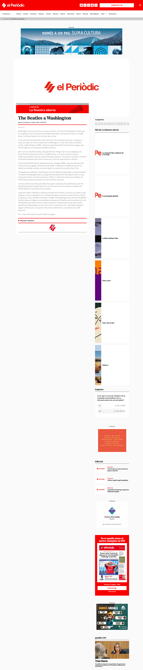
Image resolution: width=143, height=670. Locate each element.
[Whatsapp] (96, 5)
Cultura (48, 14)
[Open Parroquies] (10, 14)
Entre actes (106, 280)
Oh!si (102, 14)
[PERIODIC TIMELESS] (112, 527)
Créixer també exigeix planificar (118, 480)
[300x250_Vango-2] (112, 629)
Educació (55, 14)
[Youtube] (92, 5)
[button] (140, 5)
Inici (4, 19)
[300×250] (112, 453)
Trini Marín (101, 661)
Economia (33, 14)
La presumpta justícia (110, 196)
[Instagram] (88, 5)
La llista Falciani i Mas (110, 238)
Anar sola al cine (108, 323)
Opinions (31, 221)
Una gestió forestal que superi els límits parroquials (118, 491)
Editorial (85, 14)
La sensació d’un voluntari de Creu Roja (113, 154)
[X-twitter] (85, 5)
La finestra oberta (42, 110)
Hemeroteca (112, 14)
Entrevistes (70, 14)
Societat (25, 14)
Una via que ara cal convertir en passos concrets (118, 470)
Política (18, 14)
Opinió (78, 14)
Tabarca (105, 365)
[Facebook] (81, 5)
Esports (63, 14)
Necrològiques (94, 14)
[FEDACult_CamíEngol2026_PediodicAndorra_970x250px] (71, 54)
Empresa (41, 14)
